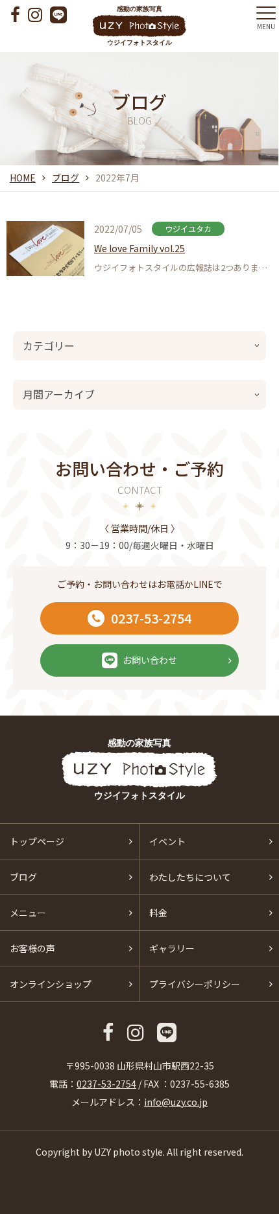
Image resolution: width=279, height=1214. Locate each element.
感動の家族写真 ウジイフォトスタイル (139, 25)
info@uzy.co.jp (176, 1101)
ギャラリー (172, 948)
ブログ (65, 177)
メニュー (28, 912)
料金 (158, 912)
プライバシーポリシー (194, 983)
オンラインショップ (50, 983)
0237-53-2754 (151, 618)
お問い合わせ (150, 659)
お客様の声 (32, 948)
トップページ (37, 841)
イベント (167, 841)
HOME (23, 177)
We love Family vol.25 (139, 248)
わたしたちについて (190, 876)
